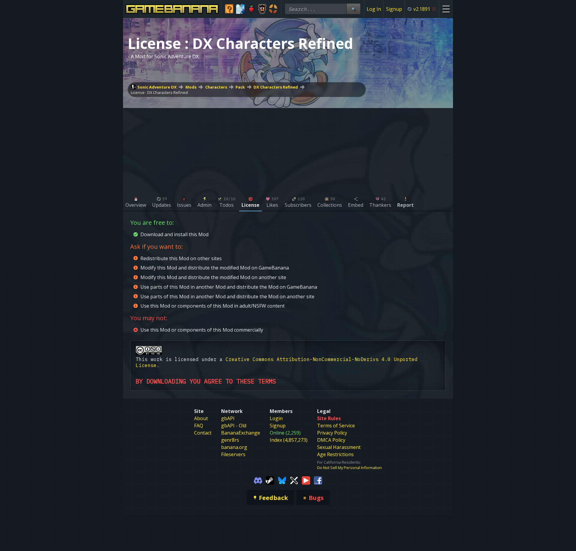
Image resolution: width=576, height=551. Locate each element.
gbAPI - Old (233, 425)
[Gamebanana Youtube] (306, 480)
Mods (190, 87)
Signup (394, 9)
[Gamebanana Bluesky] (282, 480)
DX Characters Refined (276, 87)
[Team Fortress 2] (273, 9)
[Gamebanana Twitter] (294, 480)
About (201, 418)
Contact (203, 432)
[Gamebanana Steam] (270, 480)
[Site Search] (353, 9)
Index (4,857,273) (289, 440)
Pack (240, 87)
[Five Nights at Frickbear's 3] (262, 9)
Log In (374, 9)
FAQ (198, 425)
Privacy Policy (332, 432)
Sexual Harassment (339, 447)
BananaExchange (240, 432)
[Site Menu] (446, 9)
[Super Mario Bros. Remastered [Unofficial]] (229, 9)
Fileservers (233, 454)
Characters (216, 87)
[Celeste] (251, 9)
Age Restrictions (335, 454)
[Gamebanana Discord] (258, 480)
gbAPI (228, 418)
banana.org (234, 447)
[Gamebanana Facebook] (318, 480)
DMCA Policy (331, 440)
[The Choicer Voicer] (240, 9)
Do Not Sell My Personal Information (349, 467)
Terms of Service (336, 425)
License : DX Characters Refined (159, 92)
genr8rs (230, 440)
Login (276, 418)
